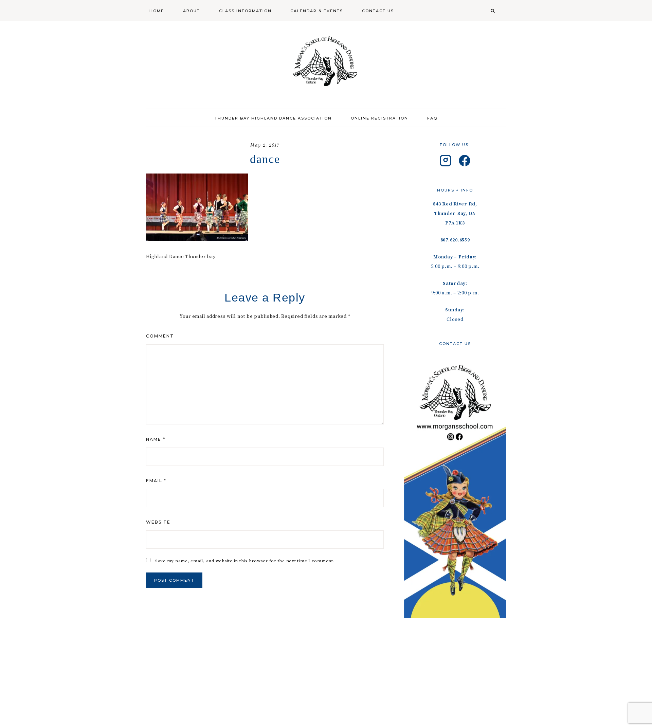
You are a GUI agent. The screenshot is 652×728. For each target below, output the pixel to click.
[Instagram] (445, 162)
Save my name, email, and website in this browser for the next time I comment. (244, 561)
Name (155, 439)
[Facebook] (464, 162)
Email (156, 480)
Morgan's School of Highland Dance (326, 61)
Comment (160, 336)
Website (158, 522)
